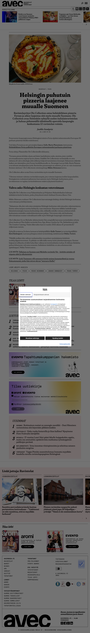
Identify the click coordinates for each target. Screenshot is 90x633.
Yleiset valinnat (25, 294)
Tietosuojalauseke (64, 344)
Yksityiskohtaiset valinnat (41, 294)
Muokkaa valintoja (32, 338)
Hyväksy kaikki (57, 338)
